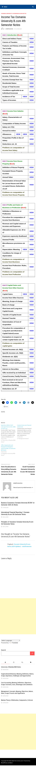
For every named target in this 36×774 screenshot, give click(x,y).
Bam (11, 763)
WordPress (4, 763)
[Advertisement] (18, 616)
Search (3, 650)
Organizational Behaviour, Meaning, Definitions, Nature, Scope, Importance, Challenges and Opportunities (17, 675)
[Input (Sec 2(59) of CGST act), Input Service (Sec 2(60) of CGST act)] (9, 433)
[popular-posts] (5, 662)
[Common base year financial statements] (25, 431)
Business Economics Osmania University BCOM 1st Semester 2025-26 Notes (17, 504)
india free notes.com (17, 761)
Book (20, 35)
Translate (15, 643)
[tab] (5, 662)
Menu (5, 7)
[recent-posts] (14, 662)
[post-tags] (30, 662)
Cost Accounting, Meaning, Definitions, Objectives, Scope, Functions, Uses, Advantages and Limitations (16, 683)
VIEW (31, 39)
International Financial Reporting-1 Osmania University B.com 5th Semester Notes (15, 513)
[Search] (32, 653)
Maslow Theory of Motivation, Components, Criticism (17, 700)
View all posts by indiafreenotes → (23, 487)
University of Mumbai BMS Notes (11, 667)
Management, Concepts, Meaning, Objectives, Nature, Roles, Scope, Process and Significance (17, 692)
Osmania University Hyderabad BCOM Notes (13, 13)
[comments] (22, 662)
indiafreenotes (9, 29)
